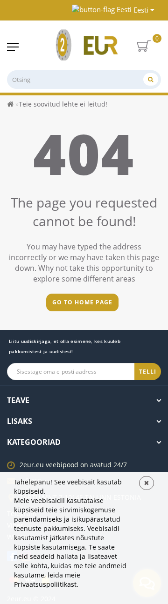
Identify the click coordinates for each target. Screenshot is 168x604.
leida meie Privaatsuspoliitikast (47, 579)
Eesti (141, 9)
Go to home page (82, 302)
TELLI (147, 372)
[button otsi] (150, 79)
